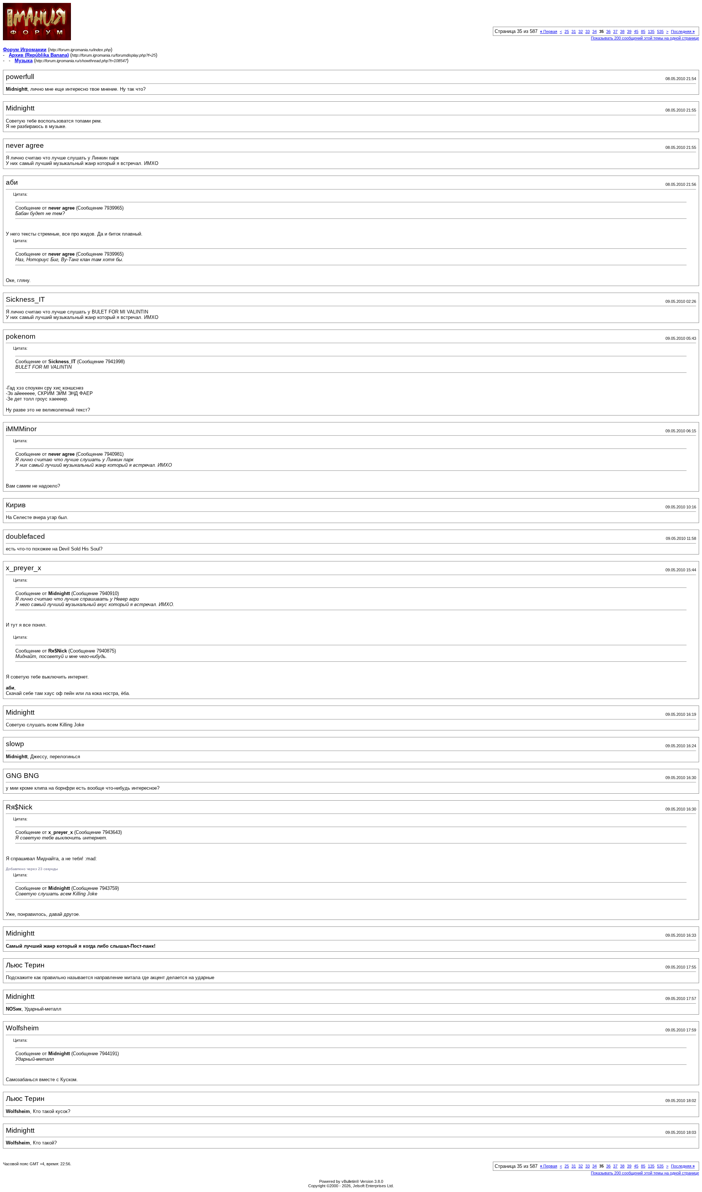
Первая (548, 31)
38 (622, 31)
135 (651, 31)
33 (587, 31)
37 (615, 31)
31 (573, 31)
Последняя (683, 31)
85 (643, 31)
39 (629, 31)
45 (636, 31)
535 (660, 31)
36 (608, 31)
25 (567, 31)
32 (580, 31)
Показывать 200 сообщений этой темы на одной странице (645, 38)
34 (594, 31)
